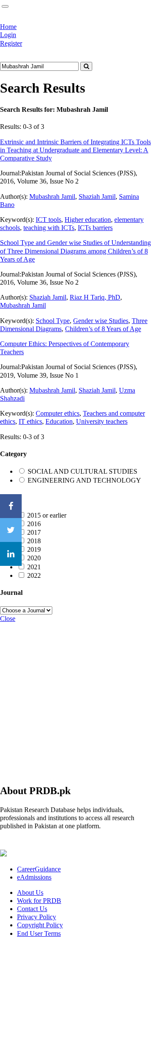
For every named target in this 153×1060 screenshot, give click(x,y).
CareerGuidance (39, 869)
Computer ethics (57, 413)
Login (8, 34)
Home (8, 26)
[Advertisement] (76, 699)
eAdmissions (34, 877)
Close (7, 618)
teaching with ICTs (48, 227)
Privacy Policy (36, 916)
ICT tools (48, 219)
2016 (34, 523)
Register (11, 43)
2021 (34, 567)
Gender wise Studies (100, 320)
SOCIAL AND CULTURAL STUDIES (82, 471)
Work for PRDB (39, 900)
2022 (34, 575)
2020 (34, 558)
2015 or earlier (46, 515)
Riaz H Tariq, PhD (95, 297)
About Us (30, 892)
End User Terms (39, 933)
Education (59, 421)
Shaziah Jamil (97, 196)
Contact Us (32, 908)
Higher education (88, 219)
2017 (34, 532)
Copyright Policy (40, 925)
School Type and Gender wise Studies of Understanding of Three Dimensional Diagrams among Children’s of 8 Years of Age (75, 250)
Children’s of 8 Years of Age (103, 328)
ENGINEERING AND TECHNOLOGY (84, 480)
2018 (34, 541)
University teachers (102, 421)
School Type (53, 320)
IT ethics (30, 421)
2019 (34, 549)
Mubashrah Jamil (52, 196)
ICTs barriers (95, 227)
